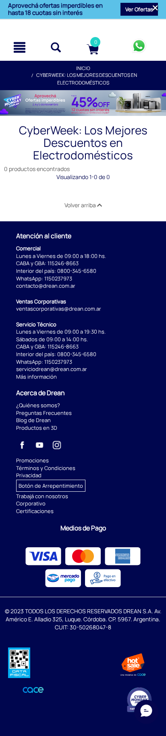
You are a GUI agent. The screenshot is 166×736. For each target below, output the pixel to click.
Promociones (32, 460)
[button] (139, 9)
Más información (36, 376)
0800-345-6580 (76, 270)
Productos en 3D (36, 427)
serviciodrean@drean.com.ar (51, 369)
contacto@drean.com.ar (45, 285)
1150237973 (58, 278)
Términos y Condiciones (45, 468)
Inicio (83, 68)
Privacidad (29, 475)
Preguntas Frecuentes (44, 412)
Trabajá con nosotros (42, 496)
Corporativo (31, 503)
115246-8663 (63, 263)
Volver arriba (80, 205)
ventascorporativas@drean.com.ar (58, 308)
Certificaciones (35, 511)
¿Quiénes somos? (38, 405)
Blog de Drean (33, 420)
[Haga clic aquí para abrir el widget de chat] (146, 712)
